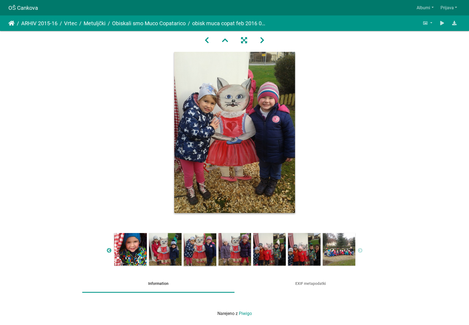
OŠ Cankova (23, 8)
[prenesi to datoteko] (454, 23)
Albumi (423, 7)
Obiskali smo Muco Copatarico (149, 23)
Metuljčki (95, 23)
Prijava (447, 7)
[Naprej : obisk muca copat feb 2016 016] (262, 40)
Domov (11, 23)
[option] (130, 249)
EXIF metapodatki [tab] (310, 283)
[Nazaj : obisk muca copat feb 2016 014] (207, 40)
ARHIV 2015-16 (39, 23)
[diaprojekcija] (442, 23)
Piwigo (245, 313)
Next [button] (360, 250)
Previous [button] (109, 250)
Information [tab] (158, 283)
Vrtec (70, 23)
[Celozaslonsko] (243, 40)
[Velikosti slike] (427, 23)
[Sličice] (225, 40)
